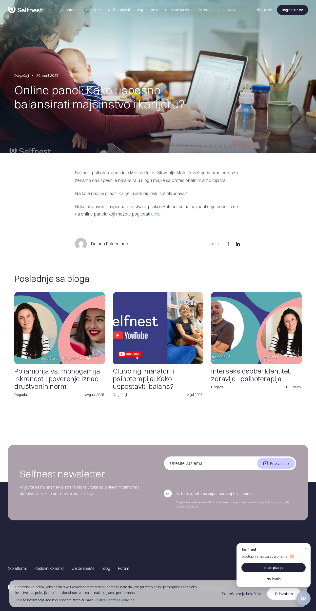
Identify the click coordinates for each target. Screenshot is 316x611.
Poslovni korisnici (178, 10)
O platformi (69, 10)
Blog (139, 10)
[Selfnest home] (25, 10)
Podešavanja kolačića (241, 593)
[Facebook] (228, 244)
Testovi (230, 10)
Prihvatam (284, 593)
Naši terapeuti (119, 10)
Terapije (90, 10)
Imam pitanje (273, 567)
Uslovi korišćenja (187, 506)
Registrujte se (292, 10)
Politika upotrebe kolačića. (115, 600)
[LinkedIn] (238, 244)
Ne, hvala (274, 579)
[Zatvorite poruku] (305, 548)
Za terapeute (208, 10)
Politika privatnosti (277, 502)
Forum (154, 10)
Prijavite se (263, 10)
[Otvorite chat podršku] (303, 598)
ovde (156, 214)
